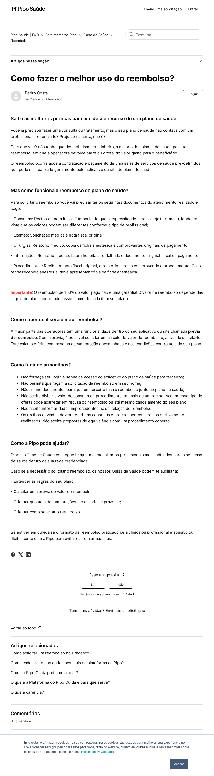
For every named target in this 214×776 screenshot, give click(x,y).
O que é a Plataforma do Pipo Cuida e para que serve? (60, 682)
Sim (93, 585)
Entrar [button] (193, 9)
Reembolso (20, 40)
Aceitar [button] (179, 764)
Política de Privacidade (97, 751)
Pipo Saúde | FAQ (25, 35)
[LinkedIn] (28, 554)
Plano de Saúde (96, 35)
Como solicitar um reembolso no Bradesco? (51, 653)
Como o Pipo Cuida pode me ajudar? (44, 672)
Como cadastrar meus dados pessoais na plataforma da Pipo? (67, 662)
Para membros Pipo (61, 35)
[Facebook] (13, 554)
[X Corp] (20, 554)
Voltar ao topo (24, 627)
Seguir (193, 94)
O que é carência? (27, 692)
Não (121, 585)
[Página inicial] (28, 9)
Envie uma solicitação (125, 610)
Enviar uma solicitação (163, 9)
